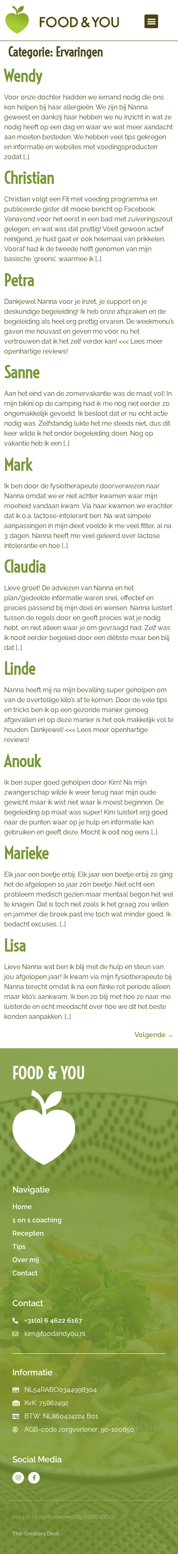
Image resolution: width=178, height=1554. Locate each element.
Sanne (22, 372)
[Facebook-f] (34, 1478)
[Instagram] (18, 1478)
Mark (18, 464)
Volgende (154, 1035)
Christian (29, 177)
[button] (151, 21)
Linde (20, 668)
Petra (19, 280)
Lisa (15, 945)
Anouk (22, 761)
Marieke (26, 853)
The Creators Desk (35, 1533)
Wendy (23, 75)
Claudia (25, 566)
